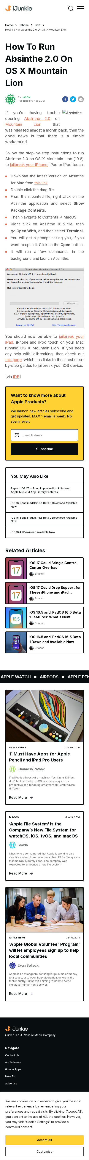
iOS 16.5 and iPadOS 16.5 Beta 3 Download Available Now (44, 504)
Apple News (13, 1062)
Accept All (44, 1140)
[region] (44, 1126)
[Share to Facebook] (65, 99)
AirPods (46, 676)
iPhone (24, 25)
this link (41, 183)
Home (9, 25)
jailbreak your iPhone (28, 164)
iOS (38, 25)
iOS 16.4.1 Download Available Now (33, 532)
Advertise (11, 1083)
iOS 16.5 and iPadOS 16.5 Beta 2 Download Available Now (44, 519)
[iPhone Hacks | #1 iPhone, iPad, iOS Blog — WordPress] (18, 8)
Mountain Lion (23, 124)
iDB (16, 376)
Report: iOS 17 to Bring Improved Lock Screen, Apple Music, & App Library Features (40, 490)
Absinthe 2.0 (37, 118)
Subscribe (44, 449)
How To (10, 1076)
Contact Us (12, 1055)
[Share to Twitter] (73, 99)
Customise (44, 1151)
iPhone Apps (13, 1069)
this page (13, 359)
